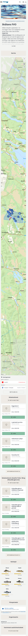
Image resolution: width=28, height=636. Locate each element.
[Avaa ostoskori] (23, 2)
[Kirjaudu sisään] (25, 2)
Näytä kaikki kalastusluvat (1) (13, 555)
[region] (13, 12)
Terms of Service (6, 612)
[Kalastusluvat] (13, 399)
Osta (14, 417)
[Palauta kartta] (24, 64)
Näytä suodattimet (14, 400)
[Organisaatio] (13, 617)
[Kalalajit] (13, 561)
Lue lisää (13, 46)
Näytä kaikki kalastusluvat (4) (13, 471)
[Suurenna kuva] (13, 12)
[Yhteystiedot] (13, 602)
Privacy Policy (23, 611)
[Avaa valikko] (1, 2)
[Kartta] (13, 53)
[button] (14, 219)
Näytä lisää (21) (13, 392)
